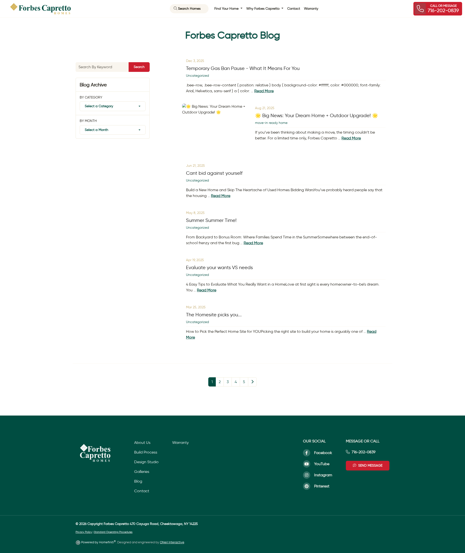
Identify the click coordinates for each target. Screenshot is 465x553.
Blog (138, 481)
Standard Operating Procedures (113, 532)
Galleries (141, 471)
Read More (264, 91)
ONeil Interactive (172, 542)
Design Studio (146, 462)
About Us (142, 442)
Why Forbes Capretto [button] (263, 9)
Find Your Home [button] (227, 9)
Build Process (145, 452)
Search (139, 67)
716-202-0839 (363, 452)
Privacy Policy (84, 532)
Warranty (311, 9)
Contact (293, 9)
